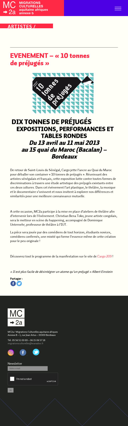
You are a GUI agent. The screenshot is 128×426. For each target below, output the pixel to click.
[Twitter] (19, 283)
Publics (18, 38)
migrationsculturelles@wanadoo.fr (25, 343)
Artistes (20, 27)
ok (11, 390)
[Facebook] (13, 283)
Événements (25, 32)
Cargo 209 (104, 256)
